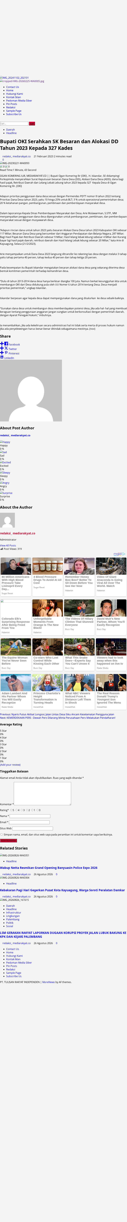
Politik (9, 922)
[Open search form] (1, 120)
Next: (58, 717)
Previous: (57, 714)
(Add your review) (10, 764)
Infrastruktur (13, 912)
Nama (4, 816)
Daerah (10, 129)
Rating (4, 810)
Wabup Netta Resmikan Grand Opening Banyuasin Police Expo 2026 (48, 868)
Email (4, 822)
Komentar (7, 804)
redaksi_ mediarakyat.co (16, 156)
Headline (11, 133)
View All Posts (8, 545)
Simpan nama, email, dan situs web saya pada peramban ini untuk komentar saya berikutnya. (58, 834)
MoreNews (48, 982)
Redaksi (10, 107)
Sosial (9, 926)
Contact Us (12, 87)
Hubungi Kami (14, 93)
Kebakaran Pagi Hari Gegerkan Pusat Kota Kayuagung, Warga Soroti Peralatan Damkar (62, 890)
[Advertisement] (63, 38)
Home (9, 90)
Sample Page (13, 110)
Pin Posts (11, 104)
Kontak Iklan (13, 97)
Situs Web (6, 828)
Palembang (12, 919)
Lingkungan (13, 916)
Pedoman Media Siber (19, 100)
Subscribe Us (14, 114)
